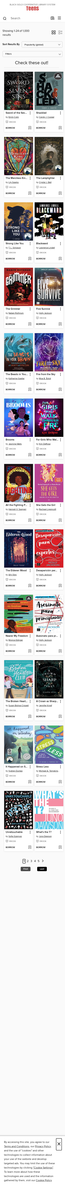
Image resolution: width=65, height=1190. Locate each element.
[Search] (4, 18)
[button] (54, 33)
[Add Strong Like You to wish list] (30, 259)
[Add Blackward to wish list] (60, 259)
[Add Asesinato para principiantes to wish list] (60, 651)
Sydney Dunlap (15, 771)
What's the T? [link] (44, 832)
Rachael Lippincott (47, 509)
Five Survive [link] (43, 309)
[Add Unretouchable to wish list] (30, 847)
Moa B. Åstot (45, 378)
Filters (8, 54)
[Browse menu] (59, 18)
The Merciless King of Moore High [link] (17, 178)
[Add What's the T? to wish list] (60, 847)
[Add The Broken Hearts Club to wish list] (30, 717)
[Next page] (43, 861)
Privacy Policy (43, 1146)
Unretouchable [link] (14, 832)
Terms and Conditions (16, 1146)
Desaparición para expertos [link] (47, 570)
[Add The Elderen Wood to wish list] (30, 586)
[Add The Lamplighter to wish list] (60, 193)
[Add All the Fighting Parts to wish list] (30, 520)
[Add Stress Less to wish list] (60, 782)
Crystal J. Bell (45, 182)
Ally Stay (12, 574)
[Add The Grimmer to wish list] (30, 324)
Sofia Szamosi (15, 836)
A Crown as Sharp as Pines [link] (47, 701)
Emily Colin (13, 117)
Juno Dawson (45, 836)
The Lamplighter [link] (45, 178)
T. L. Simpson (14, 247)
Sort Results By (11, 44)
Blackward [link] (42, 243)
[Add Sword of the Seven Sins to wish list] (30, 128)
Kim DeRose (44, 444)
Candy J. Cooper (46, 117)
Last (42, 868)
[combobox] (26, 18)
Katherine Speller (16, 378)
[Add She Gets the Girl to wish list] (60, 520)
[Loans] (53, 19)
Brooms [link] (10, 439)
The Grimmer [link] (13, 309)
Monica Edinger (15, 640)
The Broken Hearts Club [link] (17, 701)
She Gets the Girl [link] (45, 505)
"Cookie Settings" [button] (43, 1167)
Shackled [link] (41, 112)
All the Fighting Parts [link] (17, 505)
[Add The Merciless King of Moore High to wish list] (30, 193)
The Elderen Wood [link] (16, 570)
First (25, 868)
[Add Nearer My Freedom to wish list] (30, 651)
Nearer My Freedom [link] (17, 636)
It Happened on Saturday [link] (17, 766)
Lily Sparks (13, 182)
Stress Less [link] (42, 766)
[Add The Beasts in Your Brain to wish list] (30, 390)
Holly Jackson (45, 313)
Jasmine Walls (15, 444)
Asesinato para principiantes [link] (47, 636)
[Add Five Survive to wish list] (60, 324)
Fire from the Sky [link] (45, 374)
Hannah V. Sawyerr (17, 509)
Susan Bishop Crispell (18, 705)
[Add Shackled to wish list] (60, 128)
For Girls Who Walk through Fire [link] (47, 439)
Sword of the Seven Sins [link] (17, 112)
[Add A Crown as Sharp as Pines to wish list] (60, 717)
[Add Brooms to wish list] (30, 455)
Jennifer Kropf (45, 705)
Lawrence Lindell (47, 247)
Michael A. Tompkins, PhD (49, 771)
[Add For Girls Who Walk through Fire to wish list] (60, 455)
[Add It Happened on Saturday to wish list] (30, 782)
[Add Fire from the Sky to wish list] (60, 390)
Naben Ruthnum (16, 313)
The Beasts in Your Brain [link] (17, 374)
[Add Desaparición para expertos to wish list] (60, 586)
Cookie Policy (44, 1180)
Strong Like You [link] (15, 243)
